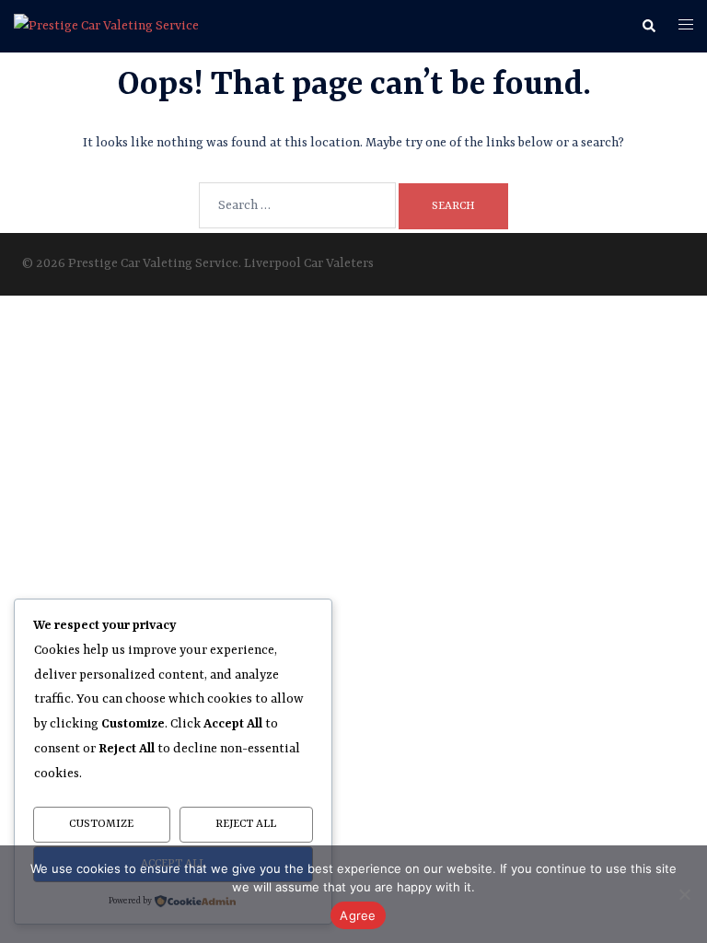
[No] (684, 894)
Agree (358, 915)
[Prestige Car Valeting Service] (106, 25)
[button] (648, 26)
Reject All (245, 824)
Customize (101, 824)
